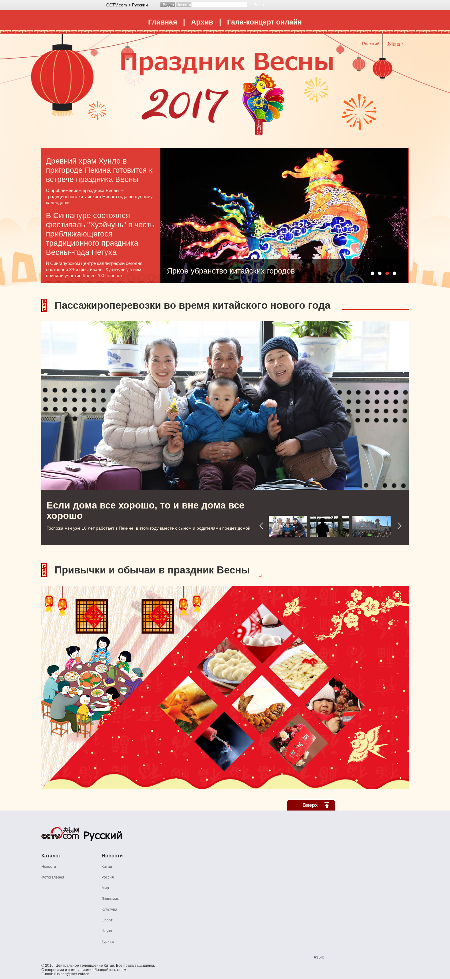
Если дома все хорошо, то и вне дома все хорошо (145, 510)
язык (319, 956)
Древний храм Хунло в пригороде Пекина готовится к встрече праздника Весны (99, 170)
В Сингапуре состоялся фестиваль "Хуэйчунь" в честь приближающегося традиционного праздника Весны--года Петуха (100, 233)
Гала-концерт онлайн (264, 22)
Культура (109, 909)
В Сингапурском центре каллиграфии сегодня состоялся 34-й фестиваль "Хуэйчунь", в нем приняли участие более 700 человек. (94, 269)
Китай (107, 866)
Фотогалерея (52, 877)
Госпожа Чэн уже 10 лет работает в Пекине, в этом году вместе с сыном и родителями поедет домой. (149, 528)
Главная (162, 22)
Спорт (107, 920)
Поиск (258, 5)
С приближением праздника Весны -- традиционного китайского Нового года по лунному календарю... (99, 196)
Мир (105, 888)
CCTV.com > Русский (127, 4)
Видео (168, 5)
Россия (108, 877)
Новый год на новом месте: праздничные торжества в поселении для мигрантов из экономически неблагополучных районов (262, 272)
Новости (183, 5)
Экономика (111, 899)
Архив (202, 22)
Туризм (108, 941)
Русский (370, 43)
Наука (107, 931)
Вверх (310, 805)
